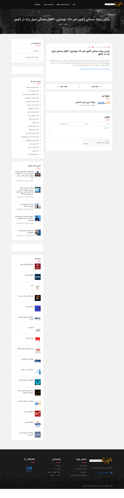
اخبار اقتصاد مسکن (33, 112)
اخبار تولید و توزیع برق (32, 101)
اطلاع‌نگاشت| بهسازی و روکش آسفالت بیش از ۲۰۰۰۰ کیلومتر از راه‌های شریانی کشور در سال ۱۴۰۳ (24, 174)
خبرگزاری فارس (29, 422)
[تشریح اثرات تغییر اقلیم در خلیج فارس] (38, 232)
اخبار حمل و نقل (34, 119)
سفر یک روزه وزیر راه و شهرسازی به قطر (26, 205)
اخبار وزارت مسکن (33, 147)
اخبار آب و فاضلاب (33, 108)
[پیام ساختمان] (38, 340)
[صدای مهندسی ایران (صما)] (38, 350)
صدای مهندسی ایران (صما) (25, 348)
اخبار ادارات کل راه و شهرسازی (30, 137)
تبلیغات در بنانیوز (55, 475)
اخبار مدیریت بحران (33, 105)
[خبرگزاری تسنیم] (38, 413)
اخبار (60, 24)
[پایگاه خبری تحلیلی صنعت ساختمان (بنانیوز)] (38, 392)
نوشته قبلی (95, 86)
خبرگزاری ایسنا (29, 275)
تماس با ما (57, 469)
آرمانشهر (31, 327)
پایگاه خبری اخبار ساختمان (25, 401)
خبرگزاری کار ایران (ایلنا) (26, 380)
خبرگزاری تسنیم (28, 411)
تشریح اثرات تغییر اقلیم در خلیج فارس (25, 231)
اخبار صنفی (35, 151)
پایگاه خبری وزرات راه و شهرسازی (25, 181)
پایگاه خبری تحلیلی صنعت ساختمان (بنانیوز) (25, 391)
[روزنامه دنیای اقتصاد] (38, 361)
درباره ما (58, 465)
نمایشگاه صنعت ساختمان (79, 475)
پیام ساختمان (29, 338)
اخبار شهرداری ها (34, 91)
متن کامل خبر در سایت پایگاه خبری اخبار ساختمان (95, 69)
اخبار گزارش (35, 122)
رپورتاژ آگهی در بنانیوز (54, 472)
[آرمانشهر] (38, 329)
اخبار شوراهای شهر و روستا (31, 94)
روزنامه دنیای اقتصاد (27, 359)
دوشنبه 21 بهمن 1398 (101, 47)
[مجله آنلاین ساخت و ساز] (38, 298)
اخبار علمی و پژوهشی (32, 140)
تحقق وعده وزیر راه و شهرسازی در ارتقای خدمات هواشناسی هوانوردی (24, 218)
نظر (89, 47)
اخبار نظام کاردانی (33, 154)
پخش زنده (83, 472)
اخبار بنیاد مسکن (34, 129)
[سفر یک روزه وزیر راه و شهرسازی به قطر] (38, 206)
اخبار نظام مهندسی (33, 126)
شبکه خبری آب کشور (27, 369)
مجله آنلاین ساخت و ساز (25, 296)
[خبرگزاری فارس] (38, 424)
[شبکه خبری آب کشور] (38, 371)
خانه (65, 24)
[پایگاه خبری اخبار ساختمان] (38, 403)
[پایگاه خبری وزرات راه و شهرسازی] (38, 434)
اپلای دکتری (83, 465)
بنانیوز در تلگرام (104, 472)
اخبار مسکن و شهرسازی (32, 98)
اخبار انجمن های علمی (32, 133)
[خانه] (38, 287)
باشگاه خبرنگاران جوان (26, 264)
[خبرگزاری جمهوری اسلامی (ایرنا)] (38, 319)
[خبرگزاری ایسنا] (38, 277)
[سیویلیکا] (29, 469)
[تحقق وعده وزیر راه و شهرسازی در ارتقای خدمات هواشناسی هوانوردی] (38, 218)
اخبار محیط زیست (33, 115)
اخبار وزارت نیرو (34, 144)
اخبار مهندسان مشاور (32, 87)
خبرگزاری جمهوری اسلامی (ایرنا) (26, 318)
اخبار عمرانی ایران (81, 469)
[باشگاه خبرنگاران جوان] (38, 266)
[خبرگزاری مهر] (38, 308)
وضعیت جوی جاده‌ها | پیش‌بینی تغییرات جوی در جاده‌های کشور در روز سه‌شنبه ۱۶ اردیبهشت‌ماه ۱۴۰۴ (24, 191)
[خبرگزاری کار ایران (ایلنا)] (38, 382)
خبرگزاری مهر (29, 306)
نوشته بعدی (63, 86)
